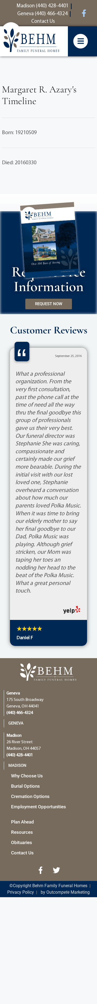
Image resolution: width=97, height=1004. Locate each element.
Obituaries (21, 842)
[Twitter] (56, 870)
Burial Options (25, 786)
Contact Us (22, 852)
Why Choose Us (27, 775)
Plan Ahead (22, 822)
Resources (22, 832)
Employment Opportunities (38, 806)
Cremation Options (30, 796)
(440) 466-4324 (19, 713)
